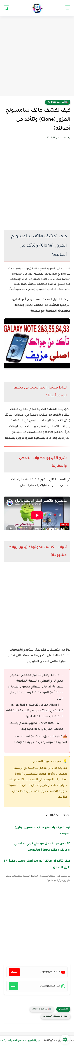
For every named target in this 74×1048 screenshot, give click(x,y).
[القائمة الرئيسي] (67, 8)
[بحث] (6, 8)
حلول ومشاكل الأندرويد (55, 1016)
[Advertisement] (37, 56)
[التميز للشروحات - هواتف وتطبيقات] (37, 8)
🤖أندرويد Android (58, 102)
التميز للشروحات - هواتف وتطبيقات (21, 1040)
